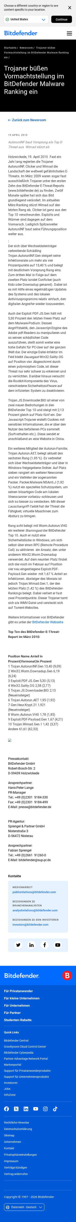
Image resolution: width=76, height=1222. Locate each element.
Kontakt (9, 1148)
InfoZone (9, 1095)
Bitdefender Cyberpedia (18, 1052)
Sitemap (9, 1135)
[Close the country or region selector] (70, 7)
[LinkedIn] (26, 1108)
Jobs (7, 1089)
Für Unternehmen (17, 1005)
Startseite (10, 47)
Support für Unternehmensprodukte (26, 1077)
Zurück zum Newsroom (29, 120)
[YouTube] (35, 1108)
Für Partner (12, 1013)
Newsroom (26, 47)
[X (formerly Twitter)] (16, 1108)
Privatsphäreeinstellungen (20, 1154)
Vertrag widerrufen (16, 1174)
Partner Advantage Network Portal (26, 1058)
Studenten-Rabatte (18, 1020)
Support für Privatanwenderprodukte (27, 1071)
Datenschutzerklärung (18, 1129)
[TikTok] (55, 1108)
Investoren (10, 1083)
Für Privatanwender (18, 991)
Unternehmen (12, 1142)
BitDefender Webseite (47, 622)
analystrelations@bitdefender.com (35, 910)
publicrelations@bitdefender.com (34, 892)
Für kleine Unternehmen (22, 998)
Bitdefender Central (16, 1040)
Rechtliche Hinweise (16, 1122)
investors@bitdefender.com (30, 924)
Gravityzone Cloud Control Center (25, 1046)
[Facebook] (6, 1108)
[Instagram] (45, 1108)
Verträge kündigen (15, 1167)
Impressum (11, 1161)
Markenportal (12, 1064)
